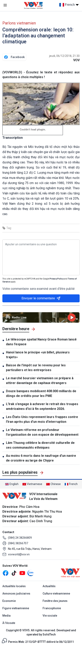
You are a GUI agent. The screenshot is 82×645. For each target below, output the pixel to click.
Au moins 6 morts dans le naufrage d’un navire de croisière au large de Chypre (41, 458)
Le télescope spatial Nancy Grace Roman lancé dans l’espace (41, 342)
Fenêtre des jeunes (55, 600)
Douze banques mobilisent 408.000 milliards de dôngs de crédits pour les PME (41, 393)
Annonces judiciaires (16, 593)
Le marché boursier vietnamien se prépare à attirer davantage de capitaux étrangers (39, 380)
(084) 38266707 (18, 543)
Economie (9, 600)
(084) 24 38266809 (20, 537)
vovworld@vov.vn (19, 554)
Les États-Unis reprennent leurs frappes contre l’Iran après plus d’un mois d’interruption (42, 419)
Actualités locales (14, 586)
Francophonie (52, 608)
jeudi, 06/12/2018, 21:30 (64, 55)
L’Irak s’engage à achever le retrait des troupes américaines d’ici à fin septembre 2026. (42, 406)
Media (6, 615)
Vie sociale (50, 615)
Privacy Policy (56, 279)
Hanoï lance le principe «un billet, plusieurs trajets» (38, 354)
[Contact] (4, 640)
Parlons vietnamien (19, 23)
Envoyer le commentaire (38, 298)
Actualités (49, 586)
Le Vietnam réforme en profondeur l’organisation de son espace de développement (42, 432)
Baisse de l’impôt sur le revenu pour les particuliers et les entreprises (36, 367)
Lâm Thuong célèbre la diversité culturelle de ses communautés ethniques (40, 445)
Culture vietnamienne (56, 593)
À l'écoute (8, 623)
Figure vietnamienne (15, 608)
